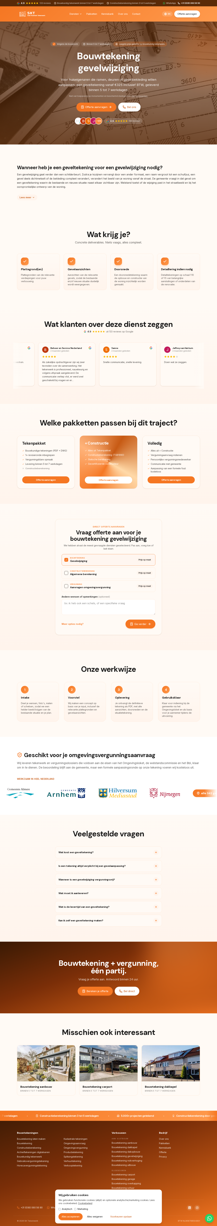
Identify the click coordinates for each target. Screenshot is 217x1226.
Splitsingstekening (73, 1156)
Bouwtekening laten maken (31, 1139)
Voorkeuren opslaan (121, 1216)
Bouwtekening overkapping (126, 1183)
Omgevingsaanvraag (74, 1143)
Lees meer (25, 197)
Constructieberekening (29, 1147)
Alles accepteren (70, 1216)
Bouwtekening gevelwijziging (127, 1156)
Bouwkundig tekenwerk (29, 1156)
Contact (136, 14)
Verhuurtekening (72, 1161)
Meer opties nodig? (72, 624)
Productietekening (73, 1152)
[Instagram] (197, 1208)
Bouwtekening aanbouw (124, 1142)
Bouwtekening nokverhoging (127, 1160)
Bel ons (131, 107)
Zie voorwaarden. (140, 96)
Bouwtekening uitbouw (124, 1165)
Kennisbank (108, 14)
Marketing (83, 1209)
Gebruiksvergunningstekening (33, 1161)
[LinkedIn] (189, 1208)
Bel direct (129, 991)
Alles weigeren (95, 1216)
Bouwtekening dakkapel (124, 1147)
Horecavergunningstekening (32, 1165)
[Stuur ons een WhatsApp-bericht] (209, 1218)
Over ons (123, 14)
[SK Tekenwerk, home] (32, 14)
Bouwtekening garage (123, 1179)
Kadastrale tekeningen (75, 1139)
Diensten (74, 14)
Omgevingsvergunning (76, 1147)
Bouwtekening (24, 1143)
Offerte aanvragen (187, 14)
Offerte (162, 1152)
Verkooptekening (73, 1165)
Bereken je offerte (97, 991)
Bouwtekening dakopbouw (126, 1151)
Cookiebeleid (85, 1203)
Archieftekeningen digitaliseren (33, 1152)
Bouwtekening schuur (123, 1188)
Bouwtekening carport (123, 1174)
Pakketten (91, 14)
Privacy (163, 1156)
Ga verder (140, 624)
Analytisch (67, 1209)
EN (169, 14)
